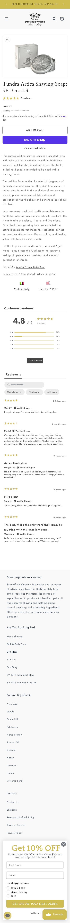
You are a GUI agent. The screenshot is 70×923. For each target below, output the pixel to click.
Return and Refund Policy (20, 817)
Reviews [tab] (13, 374)
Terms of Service (16, 825)
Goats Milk (13, 719)
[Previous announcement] (6, 4)
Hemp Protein (14, 734)
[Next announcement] (63, 4)
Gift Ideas (12, 651)
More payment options (35, 147)
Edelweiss (12, 727)
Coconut (11, 750)
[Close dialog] (63, 844)
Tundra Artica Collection (30, 267)
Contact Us (13, 802)
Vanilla (10, 711)
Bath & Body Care (16, 644)
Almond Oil (13, 742)
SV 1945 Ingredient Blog (20, 675)
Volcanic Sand (15, 780)
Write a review (35, 360)
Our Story (12, 667)
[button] (7, 19)
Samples (11, 659)
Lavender (12, 765)
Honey (10, 757)
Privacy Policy (14, 833)
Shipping (6, 110)
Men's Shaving (15, 636)
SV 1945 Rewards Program (22, 682)
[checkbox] (51, 392)
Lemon (10, 773)
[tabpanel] (35, 463)
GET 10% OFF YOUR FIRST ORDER (35, 903)
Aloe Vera (12, 704)
